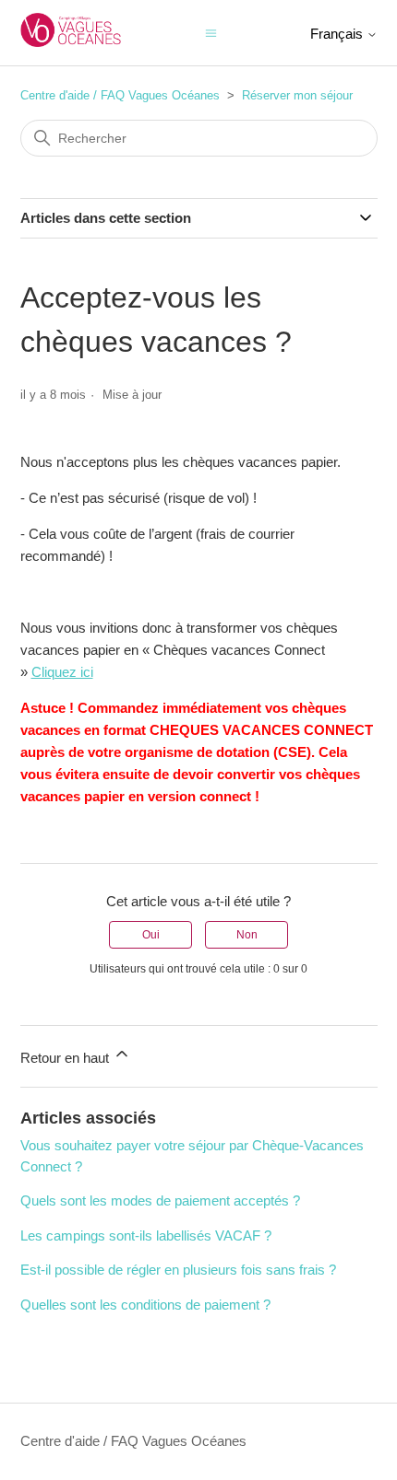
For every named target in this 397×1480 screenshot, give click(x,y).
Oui (151, 934)
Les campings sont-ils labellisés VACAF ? (145, 1235)
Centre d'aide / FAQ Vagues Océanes (120, 95)
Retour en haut (66, 1058)
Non (247, 934)
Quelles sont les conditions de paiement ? (145, 1304)
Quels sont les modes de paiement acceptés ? (160, 1200)
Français (338, 33)
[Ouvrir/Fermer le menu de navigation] (211, 32)
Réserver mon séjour (297, 95)
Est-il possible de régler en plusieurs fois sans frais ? (178, 1269)
